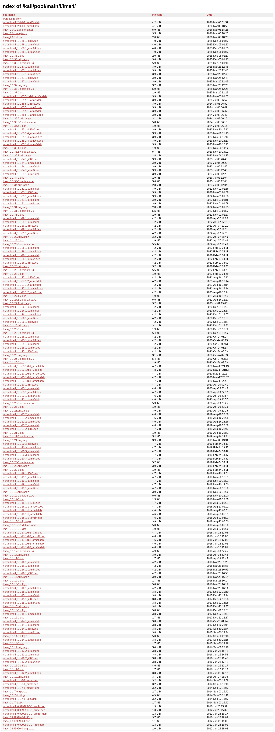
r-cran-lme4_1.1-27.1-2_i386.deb (21, 277)
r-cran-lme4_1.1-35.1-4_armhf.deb (22, 144)
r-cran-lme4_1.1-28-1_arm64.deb (21, 259)
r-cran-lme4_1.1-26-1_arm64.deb (21, 318)
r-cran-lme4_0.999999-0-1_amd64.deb (25, 713)
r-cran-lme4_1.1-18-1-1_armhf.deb (22, 514)
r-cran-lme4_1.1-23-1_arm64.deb (21, 395)
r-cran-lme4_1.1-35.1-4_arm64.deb (22, 137)
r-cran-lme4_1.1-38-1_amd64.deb (22, 48)
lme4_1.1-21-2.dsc (13, 432)
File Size (157, 14)
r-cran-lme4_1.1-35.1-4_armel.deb (22, 133)
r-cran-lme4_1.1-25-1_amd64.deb (22, 340)
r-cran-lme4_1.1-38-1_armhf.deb (21, 44)
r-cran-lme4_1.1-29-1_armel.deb (21, 218)
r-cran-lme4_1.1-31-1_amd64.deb (22, 196)
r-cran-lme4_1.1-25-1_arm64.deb (21, 347)
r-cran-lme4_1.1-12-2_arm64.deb (21, 662)
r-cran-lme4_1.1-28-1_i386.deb (20, 262)
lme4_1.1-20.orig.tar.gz (16, 466)
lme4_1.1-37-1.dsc (13, 92)
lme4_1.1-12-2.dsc (13, 669)
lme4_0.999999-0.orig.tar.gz (19, 728)
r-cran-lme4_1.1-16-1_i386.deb (20, 573)
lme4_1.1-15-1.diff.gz (15, 610)
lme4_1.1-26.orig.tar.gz (16, 325)
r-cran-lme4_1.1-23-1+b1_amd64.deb (24, 373)
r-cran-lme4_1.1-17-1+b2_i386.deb (22, 532)
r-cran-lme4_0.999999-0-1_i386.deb (23, 724)
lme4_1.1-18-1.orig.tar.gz (17, 521)
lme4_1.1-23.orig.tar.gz (16, 410)
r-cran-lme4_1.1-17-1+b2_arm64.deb (24, 547)
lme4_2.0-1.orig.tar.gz (15, 33)
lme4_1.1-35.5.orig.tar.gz (17, 118)
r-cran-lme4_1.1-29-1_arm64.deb (21, 233)
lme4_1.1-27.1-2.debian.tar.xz (19, 299)
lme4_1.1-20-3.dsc (13, 469)
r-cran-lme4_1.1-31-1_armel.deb (21, 200)
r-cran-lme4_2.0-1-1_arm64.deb (21, 26)
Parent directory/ (12, 18)
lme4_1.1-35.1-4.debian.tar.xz (19, 151)
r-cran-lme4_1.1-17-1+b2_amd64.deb (24, 536)
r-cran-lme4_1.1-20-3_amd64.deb (22, 447)
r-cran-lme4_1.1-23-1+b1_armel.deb (23, 366)
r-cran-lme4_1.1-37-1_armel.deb (21, 66)
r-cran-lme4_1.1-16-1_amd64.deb (22, 588)
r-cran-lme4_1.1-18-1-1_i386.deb (21, 503)
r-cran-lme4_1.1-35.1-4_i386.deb (21, 129)
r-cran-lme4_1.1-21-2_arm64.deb (21, 421)
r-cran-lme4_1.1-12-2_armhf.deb (21, 651)
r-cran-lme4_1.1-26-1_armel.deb (21, 310)
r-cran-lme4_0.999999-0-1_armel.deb (24, 710)
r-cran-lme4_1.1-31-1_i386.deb (20, 192)
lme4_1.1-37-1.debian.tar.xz (18, 89)
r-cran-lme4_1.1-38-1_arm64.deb (21, 52)
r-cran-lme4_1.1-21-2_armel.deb (21, 425)
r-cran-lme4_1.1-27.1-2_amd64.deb (23, 288)
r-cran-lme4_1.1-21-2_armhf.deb (21, 414)
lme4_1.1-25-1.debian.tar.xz (18, 358)
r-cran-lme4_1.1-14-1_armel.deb (21, 621)
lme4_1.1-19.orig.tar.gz (16, 492)
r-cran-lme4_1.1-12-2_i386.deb (20, 658)
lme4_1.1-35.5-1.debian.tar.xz (19, 122)
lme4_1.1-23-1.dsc (13, 406)
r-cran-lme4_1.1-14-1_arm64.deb (21, 632)
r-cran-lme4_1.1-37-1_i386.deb (20, 78)
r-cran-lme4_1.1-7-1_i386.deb (20, 699)
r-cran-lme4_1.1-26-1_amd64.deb (22, 314)
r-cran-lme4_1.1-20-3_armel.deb (21, 451)
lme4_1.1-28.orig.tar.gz (16, 266)
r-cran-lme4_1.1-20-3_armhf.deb (21, 455)
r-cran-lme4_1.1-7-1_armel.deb (20, 680)
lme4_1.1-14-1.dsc (13, 643)
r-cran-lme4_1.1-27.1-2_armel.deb (22, 281)
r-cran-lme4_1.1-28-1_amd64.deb (22, 251)
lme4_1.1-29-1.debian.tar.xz (18, 244)
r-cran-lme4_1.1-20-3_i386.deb (20, 443)
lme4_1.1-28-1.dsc (13, 273)
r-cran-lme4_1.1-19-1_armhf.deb (21, 484)
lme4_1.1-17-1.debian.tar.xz (18, 551)
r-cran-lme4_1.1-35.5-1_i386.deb (21, 103)
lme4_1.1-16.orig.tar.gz (16, 577)
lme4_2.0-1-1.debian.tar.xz (18, 29)
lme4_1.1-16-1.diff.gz (15, 584)
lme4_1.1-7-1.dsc (13, 702)
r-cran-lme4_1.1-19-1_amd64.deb (22, 477)
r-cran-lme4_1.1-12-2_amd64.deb (22, 673)
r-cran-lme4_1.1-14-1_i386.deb (20, 628)
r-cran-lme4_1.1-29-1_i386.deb (20, 225)
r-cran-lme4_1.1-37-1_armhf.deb (21, 81)
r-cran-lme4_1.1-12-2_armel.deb (21, 654)
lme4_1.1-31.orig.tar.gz (16, 207)
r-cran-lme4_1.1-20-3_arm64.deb (21, 458)
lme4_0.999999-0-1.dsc (16, 721)
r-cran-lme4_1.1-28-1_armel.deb (21, 255)
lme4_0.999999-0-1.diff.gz (17, 717)
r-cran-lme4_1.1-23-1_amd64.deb (22, 392)
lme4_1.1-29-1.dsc (13, 240)
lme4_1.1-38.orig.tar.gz (16, 59)
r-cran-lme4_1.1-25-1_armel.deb (21, 336)
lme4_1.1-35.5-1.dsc (14, 126)
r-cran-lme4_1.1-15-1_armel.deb (21, 591)
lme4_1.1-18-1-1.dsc (14, 529)
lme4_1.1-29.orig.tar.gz (16, 236)
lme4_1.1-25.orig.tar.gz (16, 355)
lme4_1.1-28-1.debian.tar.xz (18, 270)
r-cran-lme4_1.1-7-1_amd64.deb (21, 688)
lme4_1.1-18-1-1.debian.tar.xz (20, 525)
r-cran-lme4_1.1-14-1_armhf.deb (21, 625)
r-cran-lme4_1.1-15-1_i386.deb (20, 599)
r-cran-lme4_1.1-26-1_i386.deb (20, 321)
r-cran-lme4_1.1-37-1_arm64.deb (21, 74)
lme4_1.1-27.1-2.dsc (14, 296)
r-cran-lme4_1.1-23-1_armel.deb (21, 388)
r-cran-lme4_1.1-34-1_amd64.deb (22, 163)
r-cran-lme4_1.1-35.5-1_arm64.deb (22, 107)
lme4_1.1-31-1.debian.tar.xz (18, 211)
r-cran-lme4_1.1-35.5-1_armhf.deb (22, 111)
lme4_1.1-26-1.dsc (13, 329)
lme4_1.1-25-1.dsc (13, 362)
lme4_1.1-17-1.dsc (13, 558)
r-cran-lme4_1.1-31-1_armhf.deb (21, 188)
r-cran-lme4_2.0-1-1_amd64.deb (21, 22)
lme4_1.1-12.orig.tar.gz (16, 676)
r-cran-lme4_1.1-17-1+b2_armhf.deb (23, 543)
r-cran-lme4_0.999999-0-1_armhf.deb (24, 706)
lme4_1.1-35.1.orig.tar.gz (17, 155)
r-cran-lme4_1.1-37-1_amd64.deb (22, 70)
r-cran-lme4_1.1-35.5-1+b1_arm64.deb (25, 96)
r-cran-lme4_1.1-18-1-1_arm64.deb (22, 517)
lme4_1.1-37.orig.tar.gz (16, 85)
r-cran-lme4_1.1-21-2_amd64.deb (22, 418)
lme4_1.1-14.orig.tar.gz (16, 647)
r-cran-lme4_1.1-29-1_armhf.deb (21, 222)
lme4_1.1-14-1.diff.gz (15, 636)
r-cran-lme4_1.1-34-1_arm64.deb (21, 170)
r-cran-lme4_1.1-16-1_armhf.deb (21, 562)
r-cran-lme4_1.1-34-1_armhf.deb (21, 166)
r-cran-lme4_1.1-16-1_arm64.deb (21, 569)
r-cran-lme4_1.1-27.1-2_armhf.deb (22, 284)
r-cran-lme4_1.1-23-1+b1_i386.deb (22, 369)
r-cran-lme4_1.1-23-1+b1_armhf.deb (23, 381)
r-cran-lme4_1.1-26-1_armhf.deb (21, 307)
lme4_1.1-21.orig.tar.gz (16, 440)
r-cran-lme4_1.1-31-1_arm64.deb (21, 203)
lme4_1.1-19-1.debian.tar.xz (18, 495)
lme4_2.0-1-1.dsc (13, 37)
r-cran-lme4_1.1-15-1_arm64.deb (21, 602)
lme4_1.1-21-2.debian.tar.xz (18, 436)
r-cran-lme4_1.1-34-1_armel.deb (21, 174)
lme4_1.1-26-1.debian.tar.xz (18, 333)
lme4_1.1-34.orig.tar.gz (16, 185)
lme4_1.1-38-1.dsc (13, 55)
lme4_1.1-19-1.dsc (13, 499)
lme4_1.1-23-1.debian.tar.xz (18, 403)
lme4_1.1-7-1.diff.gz (14, 695)
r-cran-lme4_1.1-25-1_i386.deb (20, 351)
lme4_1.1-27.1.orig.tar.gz (17, 303)
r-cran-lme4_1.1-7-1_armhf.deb (20, 684)
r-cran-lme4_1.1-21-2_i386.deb (20, 429)
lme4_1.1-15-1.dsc (13, 617)
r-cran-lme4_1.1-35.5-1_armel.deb (22, 100)
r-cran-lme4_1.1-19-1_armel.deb (21, 480)
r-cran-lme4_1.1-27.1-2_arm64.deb (22, 292)
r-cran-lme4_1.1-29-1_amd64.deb (22, 229)
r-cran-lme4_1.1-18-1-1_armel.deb (22, 510)
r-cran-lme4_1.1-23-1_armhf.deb (21, 399)
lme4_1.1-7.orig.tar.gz (15, 691)
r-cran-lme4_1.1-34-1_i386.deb (20, 159)
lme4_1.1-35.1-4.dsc (14, 148)
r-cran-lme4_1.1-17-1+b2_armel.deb (23, 540)
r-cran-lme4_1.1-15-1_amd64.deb (22, 614)
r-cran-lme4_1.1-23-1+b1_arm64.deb (24, 377)
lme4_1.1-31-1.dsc (13, 214)
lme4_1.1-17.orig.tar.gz (16, 554)
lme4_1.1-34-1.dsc (13, 177)
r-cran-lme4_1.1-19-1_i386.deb (20, 473)
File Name (9, 14)
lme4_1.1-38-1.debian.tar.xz (18, 63)
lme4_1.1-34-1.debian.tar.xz (18, 181)
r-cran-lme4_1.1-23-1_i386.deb (20, 384)
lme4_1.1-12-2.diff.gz (15, 665)
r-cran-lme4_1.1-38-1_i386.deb (20, 41)
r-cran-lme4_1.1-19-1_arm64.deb (21, 488)
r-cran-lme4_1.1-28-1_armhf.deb (21, 247)
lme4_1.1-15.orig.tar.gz (16, 606)
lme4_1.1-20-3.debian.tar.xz (18, 462)
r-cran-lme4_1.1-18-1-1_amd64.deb (23, 506)
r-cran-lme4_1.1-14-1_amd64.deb (22, 639)
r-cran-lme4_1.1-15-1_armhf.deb (21, 595)
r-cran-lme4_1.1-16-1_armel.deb (21, 565)
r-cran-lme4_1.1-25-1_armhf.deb (21, 344)
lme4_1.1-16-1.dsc (13, 580)
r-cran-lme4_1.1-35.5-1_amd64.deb (23, 115)
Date (209, 14)
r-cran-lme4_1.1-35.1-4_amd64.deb (23, 140)
